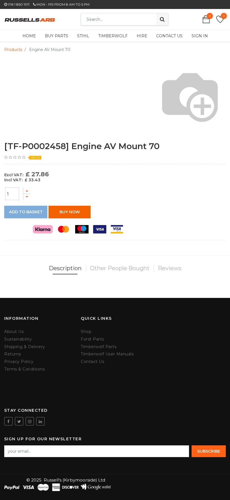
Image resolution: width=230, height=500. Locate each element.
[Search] (162, 19)
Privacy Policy (18, 361)
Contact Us (92, 361)
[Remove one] (26, 197)
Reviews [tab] (169, 268)
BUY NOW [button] (69, 211)
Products (13, 49)
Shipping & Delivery (24, 346)
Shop (86, 331)
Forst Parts (92, 339)
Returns (12, 354)
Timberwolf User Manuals (107, 354)
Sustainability (18, 339)
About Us (14, 331)
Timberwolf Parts (98, 346)
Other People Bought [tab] (120, 268)
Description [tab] (65, 268)
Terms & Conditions (24, 369)
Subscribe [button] (208, 451)
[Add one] (26, 191)
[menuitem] (29, 36)
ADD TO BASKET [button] (26, 211)
